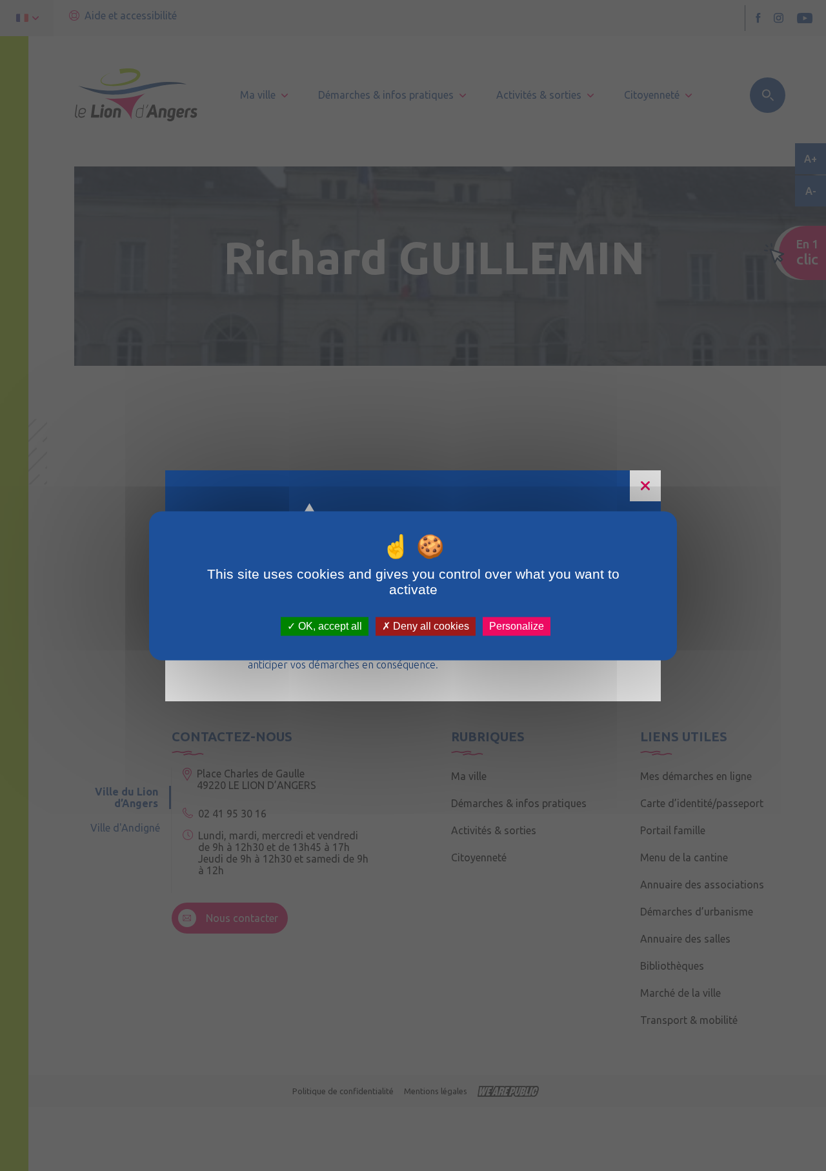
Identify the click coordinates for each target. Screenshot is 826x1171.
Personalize (516, 626)
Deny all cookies (429, 626)
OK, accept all (329, 626)
